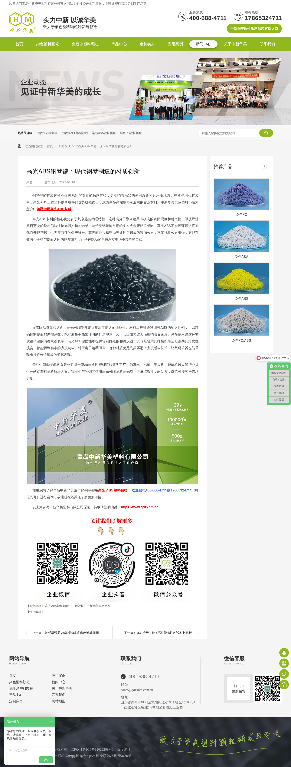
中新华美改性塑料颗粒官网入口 (254, 28)
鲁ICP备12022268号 (97, 749)
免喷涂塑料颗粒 (85, 44)
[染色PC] (241, 194)
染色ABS (241, 298)
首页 (19, 44)
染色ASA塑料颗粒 (104, 133)
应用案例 (175, 44)
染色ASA (241, 256)
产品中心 (119, 44)
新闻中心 (203, 44)
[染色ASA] (241, 236)
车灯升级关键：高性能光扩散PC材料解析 (164, 632)
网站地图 (58, 701)
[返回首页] (284, 684)
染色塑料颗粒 (47, 44)
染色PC (241, 214)
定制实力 (147, 44)
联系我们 (267, 44)
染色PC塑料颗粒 (131, 133)
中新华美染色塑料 (99, 606)
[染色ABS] (241, 278)
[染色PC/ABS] (241, 320)
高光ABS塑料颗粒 (57, 606)
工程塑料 (78, 606)
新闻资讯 (64, 146)
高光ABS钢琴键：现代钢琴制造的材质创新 (104, 146)
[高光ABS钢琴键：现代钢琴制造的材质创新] (22, 32)
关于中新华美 (235, 44)
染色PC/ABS (241, 340)
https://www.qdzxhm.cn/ (140, 506)
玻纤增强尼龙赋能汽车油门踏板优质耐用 (72, 632)
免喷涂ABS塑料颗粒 (74, 133)
